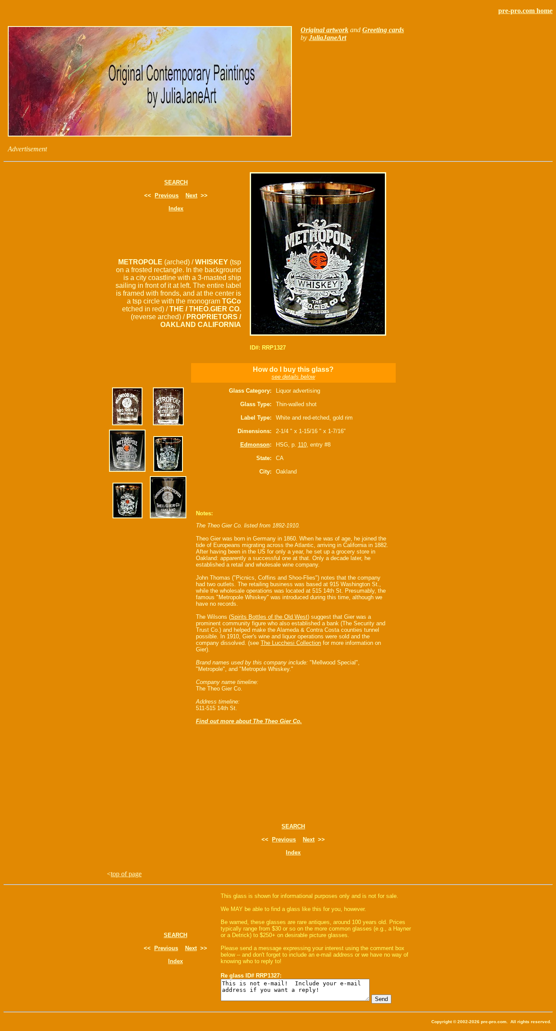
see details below (293, 377)
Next (191, 195)
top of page (126, 874)
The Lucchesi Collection (291, 643)
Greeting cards (383, 29)
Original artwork (324, 29)
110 (302, 444)
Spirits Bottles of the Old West (269, 617)
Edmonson (255, 444)
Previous (167, 195)
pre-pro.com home (525, 10)
